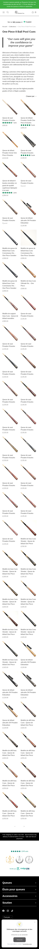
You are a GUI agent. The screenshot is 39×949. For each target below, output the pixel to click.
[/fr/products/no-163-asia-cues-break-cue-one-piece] (29, 417)
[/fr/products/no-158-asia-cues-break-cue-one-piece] (29, 361)
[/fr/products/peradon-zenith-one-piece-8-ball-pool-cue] (29, 107)
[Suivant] (24, 826)
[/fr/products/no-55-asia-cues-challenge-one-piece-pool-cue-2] (29, 770)
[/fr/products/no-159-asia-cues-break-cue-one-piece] (10, 389)
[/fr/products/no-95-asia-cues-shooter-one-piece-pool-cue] (10, 649)
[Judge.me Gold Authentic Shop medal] (20, 860)
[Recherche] (8, 12)
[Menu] (4, 12)
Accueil (4, 26)
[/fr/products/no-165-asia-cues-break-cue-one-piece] (29, 444)
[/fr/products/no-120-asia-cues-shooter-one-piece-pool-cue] (10, 589)
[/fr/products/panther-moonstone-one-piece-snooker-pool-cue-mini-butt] (29, 679)
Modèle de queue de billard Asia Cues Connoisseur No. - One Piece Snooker (9, 251)
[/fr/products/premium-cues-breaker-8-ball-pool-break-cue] (29, 140)
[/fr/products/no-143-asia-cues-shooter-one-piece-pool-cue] (29, 528)
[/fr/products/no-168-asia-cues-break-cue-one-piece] (29, 472)
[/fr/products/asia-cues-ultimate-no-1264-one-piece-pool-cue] (29, 270)
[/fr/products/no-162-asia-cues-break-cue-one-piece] (10, 417)
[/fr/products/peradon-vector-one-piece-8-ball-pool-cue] (10, 140)
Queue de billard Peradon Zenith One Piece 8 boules (28, 120)
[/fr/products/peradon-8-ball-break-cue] (10, 107)
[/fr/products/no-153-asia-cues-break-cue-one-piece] (29, 333)
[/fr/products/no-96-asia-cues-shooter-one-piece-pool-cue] (29, 619)
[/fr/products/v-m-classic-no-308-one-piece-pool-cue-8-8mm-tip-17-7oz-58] (10, 238)
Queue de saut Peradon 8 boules (8, 119)
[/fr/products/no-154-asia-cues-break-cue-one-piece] (10, 333)
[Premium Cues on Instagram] (9, 911)
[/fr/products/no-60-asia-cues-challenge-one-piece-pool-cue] (10, 740)
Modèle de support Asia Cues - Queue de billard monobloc (10, 316)
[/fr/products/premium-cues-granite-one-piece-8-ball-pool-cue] (10, 170)
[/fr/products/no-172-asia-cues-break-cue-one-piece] (29, 500)
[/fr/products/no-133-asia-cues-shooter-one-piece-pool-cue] (10, 558)
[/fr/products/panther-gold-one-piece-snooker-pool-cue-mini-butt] (10, 710)
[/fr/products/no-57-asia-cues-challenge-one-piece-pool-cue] (10, 770)
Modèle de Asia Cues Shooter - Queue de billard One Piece (28, 541)
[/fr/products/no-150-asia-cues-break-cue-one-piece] (29, 303)
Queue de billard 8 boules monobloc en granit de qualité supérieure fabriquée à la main (9, 185)
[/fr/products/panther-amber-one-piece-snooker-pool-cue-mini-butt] (29, 649)
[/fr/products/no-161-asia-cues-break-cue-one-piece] (29, 389)
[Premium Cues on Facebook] (4, 911)
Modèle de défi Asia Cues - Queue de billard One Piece (28, 722)
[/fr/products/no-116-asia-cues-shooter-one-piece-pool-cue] (29, 589)
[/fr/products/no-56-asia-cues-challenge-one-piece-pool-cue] (29, 740)
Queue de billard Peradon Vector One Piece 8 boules (9, 153)
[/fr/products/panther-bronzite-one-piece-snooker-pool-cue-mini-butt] (29, 207)
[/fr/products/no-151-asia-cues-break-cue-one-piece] (10, 361)
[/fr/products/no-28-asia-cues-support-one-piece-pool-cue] (10, 303)
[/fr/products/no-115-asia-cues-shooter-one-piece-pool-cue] (10, 619)
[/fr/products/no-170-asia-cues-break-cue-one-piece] (10, 500)
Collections (12, 26)
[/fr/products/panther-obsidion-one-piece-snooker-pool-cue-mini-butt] (10, 679)
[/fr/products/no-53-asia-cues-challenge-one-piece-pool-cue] (29, 800)
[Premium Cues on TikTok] (13, 911)
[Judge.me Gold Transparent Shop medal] (29, 860)
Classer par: (30, 96)
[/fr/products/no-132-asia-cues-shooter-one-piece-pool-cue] (29, 558)
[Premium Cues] (19, 12)
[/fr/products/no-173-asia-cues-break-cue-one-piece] (10, 528)
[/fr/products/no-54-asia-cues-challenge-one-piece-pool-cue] (10, 800)
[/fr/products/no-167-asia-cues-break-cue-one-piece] (10, 207)
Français (7, 917)
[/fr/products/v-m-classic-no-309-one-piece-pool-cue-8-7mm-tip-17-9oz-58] (10, 270)
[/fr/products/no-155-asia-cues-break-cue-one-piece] (29, 170)
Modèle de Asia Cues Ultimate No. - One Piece (28, 283)
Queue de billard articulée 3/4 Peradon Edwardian (28, 220)
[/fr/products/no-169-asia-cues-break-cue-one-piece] (10, 472)
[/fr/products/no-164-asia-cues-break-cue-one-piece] (10, 444)
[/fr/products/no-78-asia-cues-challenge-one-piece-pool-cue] (29, 710)
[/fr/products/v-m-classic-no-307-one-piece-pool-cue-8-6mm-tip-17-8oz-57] (29, 238)
